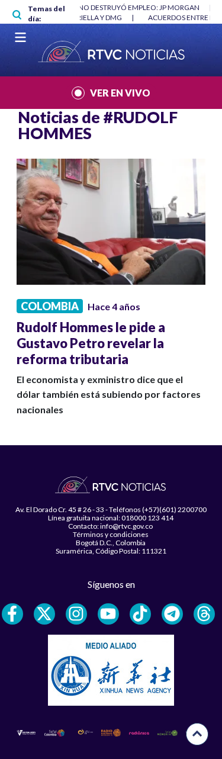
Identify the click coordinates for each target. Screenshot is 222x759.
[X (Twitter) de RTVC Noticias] (44, 614)
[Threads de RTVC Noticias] (204, 614)
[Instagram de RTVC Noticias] (76, 614)
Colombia (50, 306)
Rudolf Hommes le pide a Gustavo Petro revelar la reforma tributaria (91, 343)
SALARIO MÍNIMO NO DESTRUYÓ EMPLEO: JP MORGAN (110, 7)
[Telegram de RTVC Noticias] (172, 614)
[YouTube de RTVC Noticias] (108, 614)
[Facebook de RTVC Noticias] (12, 614)
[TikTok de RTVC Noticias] (140, 614)
